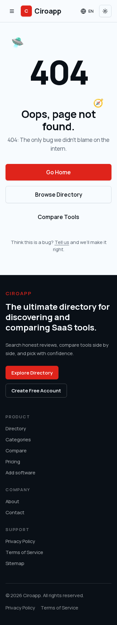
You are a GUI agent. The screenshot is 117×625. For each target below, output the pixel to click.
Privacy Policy (20, 541)
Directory (16, 428)
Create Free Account (36, 390)
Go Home (58, 172)
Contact (15, 512)
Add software (20, 472)
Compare (16, 450)
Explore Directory (32, 372)
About (12, 501)
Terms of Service (24, 552)
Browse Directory (58, 194)
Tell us (62, 242)
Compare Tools (58, 217)
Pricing (13, 461)
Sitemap (15, 563)
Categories (18, 439)
